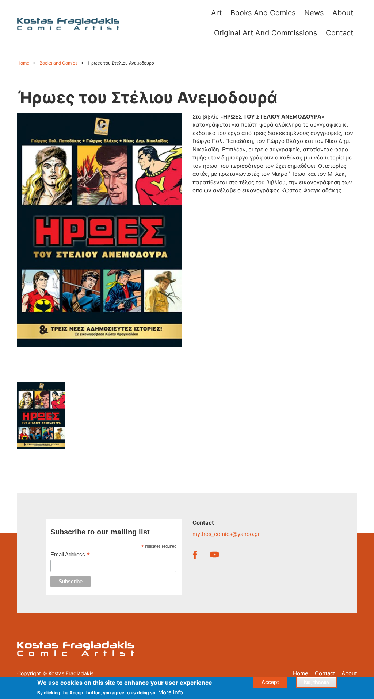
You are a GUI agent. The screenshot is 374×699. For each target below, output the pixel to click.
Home (300, 673)
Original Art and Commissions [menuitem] (265, 32)
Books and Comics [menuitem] (262, 12)
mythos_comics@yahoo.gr (226, 533)
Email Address (70, 555)
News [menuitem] (314, 12)
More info (170, 692)
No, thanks (316, 682)
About (349, 673)
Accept (270, 682)
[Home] (68, 23)
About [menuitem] (342, 12)
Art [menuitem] (216, 12)
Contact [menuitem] (339, 32)
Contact (325, 673)
